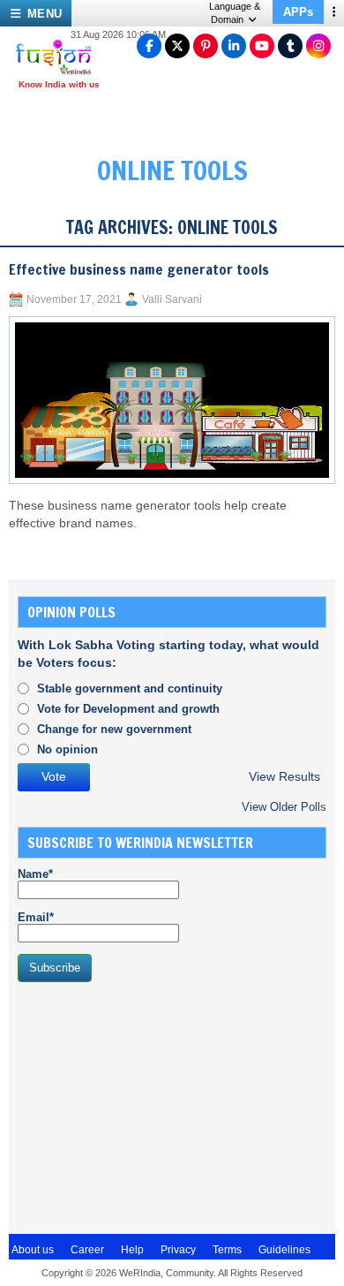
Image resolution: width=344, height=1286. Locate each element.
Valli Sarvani (172, 299)
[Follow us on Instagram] (318, 46)
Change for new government (114, 729)
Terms (227, 1250)
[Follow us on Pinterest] (205, 46)
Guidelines (284, 1250)
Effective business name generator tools (139, 269)
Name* (35, 874)
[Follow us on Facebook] (149, 46)
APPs (298, 12)
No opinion (67, 749)
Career (87, 1250)
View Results (284, 776)
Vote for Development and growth (128, 708)
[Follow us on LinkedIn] (233, 46)
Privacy (178, 1250)
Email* (36, 917)
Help (132, 1250)
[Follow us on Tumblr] (290, 46)
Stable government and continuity (129, 688)
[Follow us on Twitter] (177, 46)
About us (32, 1250)
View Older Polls (284, 806)
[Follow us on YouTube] (262, 46)
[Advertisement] (150, 1105)
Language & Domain (234, 13)
